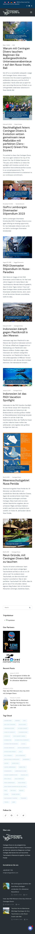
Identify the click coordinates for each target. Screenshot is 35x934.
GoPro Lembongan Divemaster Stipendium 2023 (15, 210)
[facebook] (11, 815)
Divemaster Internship (16, 193)
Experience (26, 759)
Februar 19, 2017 (7, 326)
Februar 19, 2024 (7, 124)
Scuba (6, 794)
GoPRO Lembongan (9, 767)
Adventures (8, 720)
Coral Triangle (18, 35)
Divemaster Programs (11, 743)
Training (19, 195)
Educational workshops (11, 759)
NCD (13, 45)
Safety (16, 544)
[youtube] (29, 6)
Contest (8, 193)
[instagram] (31, 6)
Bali (7, 35)
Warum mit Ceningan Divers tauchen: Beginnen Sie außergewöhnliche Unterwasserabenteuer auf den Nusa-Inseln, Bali (17, 58)
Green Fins (16, 113)
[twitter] (23, 815)
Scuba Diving (16, 794)
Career (10, 192)
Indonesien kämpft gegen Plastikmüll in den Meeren (15, 332)
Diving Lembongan (23, 747)
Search (30, 608)
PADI (23, 36)
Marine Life (11, 36)
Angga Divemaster (19, 262)
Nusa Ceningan (18, 36)
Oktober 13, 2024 (15, 698)
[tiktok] (5, 815)
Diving (23, 193)
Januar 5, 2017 (7, 390)
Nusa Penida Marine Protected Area (15, 786)
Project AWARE (10, 318)
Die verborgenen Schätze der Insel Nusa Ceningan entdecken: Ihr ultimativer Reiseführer (20, 678)
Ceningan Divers (18, 326)
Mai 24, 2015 (6, 477)
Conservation (12, 35)
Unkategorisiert (10, 196)
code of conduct (9, 732)
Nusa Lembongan (18, 115)
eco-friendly (8, 755)
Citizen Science (22, 728)
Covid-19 (7, 736)
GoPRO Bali (15, 763)
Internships (7, 771)
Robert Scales (18, 124)
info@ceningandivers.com (10, 873)
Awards (8, 112)
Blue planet (22, 724)
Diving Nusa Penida (10, 751)
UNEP (13, 802)
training (23, 798)
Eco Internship (20, 755)
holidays (8, 381)
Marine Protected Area (18, 114)
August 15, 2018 (7, 262)
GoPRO (14, 194)
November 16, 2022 (8, 204)
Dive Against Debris (19, 736)
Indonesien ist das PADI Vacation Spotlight (14, 397)
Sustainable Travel (17, 37)
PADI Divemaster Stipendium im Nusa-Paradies (16, 269)
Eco (20, 751)
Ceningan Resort (16, 192)
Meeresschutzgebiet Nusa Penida (16, 482)
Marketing (24, 381)
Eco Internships (10, 113)
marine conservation (10, 775)
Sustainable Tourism (10, 798)
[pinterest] (17, 815)
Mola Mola (7, 778)
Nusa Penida (21, 782)
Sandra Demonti (20, 204)
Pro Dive (13, 790)
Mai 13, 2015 (6, 552)
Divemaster (7, 740)
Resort (21, 790)
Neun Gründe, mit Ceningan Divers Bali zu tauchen (16, 558)
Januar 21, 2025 (14, 673)
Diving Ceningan (9, 747)
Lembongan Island (20, 771)
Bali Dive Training (9, 724)
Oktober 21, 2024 (8, 688)
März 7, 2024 (6, 45)
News (25, 114)
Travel (6, 802)
